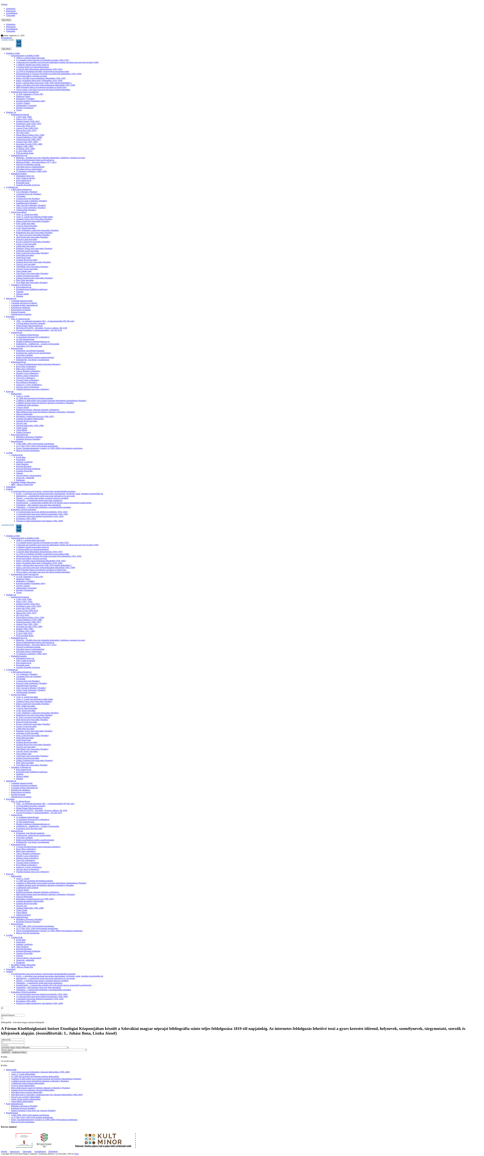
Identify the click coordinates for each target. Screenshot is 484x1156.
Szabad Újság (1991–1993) (27, 142)
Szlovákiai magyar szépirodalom (29, 169)
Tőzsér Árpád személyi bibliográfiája (25, 1099)
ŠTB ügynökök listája (25, 153)
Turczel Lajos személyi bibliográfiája (25, 1097)
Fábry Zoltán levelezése (25, 178)
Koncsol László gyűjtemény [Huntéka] (31, 201)
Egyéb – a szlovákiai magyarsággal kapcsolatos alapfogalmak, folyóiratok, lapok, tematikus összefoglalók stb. (59, 494)
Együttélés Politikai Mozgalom (23, 482)
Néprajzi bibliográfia (24, 414)
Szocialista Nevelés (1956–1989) (29, 144)
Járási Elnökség (22, 464)
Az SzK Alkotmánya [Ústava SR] (29, 94)
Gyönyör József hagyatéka (26, 226)
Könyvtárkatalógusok (19, 435)
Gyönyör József (22, 407)
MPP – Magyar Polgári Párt (22, 484)
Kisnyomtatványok (23, 180)
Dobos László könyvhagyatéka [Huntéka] (32, 221)
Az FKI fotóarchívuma (25, 339)
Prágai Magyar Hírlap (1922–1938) (30, 135)
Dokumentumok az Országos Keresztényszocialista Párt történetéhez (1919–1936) (48, 74)
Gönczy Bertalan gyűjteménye (28, 371)
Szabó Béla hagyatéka (25, 255)
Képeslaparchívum (18, 362)
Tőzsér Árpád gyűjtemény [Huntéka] (31, 208)
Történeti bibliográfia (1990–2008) (30, 425)
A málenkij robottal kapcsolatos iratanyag (32, 65)
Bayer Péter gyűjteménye (26, 366)
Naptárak (19, 292)
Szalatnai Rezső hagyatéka (26, 260)
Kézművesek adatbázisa (20, 307)
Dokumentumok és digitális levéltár (25, 55)
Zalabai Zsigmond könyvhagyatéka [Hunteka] (34, 278)
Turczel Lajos (21, 423)
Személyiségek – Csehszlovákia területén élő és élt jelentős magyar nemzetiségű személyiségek (54, 503)
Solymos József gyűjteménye (27, 387)
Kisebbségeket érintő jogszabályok (25, 92)
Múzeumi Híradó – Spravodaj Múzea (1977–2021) (36, 162)
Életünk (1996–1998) (24, 146)
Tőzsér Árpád (21, 428)
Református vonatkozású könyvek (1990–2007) (35, 416)
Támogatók (10, 15)
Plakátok (19, 296)
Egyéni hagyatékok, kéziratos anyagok (31, 76)
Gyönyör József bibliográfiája (23, 1085)
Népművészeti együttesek (21, 314)
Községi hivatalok (18, 312)
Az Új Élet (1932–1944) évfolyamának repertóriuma (37, 446)
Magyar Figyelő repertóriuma (27, 450)
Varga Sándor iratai (23, 271)
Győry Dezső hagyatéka (25, 228)
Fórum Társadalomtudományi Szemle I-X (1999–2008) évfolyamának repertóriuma (49, 448)
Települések (11, 487)
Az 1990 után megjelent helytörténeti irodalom (34, 398)
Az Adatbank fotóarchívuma (27, 335)
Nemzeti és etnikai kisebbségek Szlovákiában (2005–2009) (39, 521)
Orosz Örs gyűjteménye (25, 378)
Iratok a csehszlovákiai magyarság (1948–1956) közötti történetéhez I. (44, 83)
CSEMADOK (17, 455)
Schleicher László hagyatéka (27, 251)
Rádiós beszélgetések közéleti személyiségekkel (35, 357)
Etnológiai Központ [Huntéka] (28, 439)
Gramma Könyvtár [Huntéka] (28, 198)
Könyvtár (10, 391)
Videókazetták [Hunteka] (26, 210)
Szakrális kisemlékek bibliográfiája (30, 419)
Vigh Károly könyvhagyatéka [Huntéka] (32, 273)
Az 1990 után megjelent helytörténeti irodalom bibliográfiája (35, 1076)
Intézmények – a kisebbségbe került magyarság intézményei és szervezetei (45, 496)
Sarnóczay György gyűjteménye (29, 385)
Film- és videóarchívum (20, 319)
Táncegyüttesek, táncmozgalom (28, 475)
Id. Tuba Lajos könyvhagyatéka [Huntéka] (33, 235)
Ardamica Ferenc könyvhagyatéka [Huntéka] (34, 219)
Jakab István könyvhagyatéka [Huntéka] (32, 237)
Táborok (19, 473)
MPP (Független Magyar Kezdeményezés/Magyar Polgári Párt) (41, 87)
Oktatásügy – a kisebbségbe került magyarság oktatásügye (39, 500)
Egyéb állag (21, 457)
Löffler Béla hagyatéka (25, 246)
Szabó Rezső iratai (23, 257)
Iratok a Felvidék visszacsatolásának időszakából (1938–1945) (41, 78)
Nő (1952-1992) (22, 133)
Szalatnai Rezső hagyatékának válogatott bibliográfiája (32, 1090)
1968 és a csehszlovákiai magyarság (30, 58)
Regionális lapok (22, 183)
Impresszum (11, 11)
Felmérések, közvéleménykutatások (30, 351)
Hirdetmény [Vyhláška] (25, 99)
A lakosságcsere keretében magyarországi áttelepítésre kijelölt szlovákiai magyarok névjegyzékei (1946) (57, 62)
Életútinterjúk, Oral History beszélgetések (32, 360)
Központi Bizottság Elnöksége (28, 469)
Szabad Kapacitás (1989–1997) (28, 139)
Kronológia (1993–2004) (26, 519)
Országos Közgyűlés (24, 471)
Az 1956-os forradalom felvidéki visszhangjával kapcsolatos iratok (42, 71)
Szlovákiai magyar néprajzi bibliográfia (26, 1092)
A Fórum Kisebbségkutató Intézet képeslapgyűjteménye (38, 364)
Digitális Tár (11, 112)
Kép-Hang (10, 317)
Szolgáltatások (12, 13)
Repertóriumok (17, 441)
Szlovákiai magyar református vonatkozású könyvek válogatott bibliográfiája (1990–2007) (47, 1095)
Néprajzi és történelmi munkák (28, 164)
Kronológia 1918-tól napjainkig (23, 509)
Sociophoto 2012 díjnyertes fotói (29, 346)
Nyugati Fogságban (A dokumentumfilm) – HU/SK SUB (39, 330)
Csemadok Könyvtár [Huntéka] (28, 194)
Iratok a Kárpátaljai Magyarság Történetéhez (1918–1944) (39, 80)
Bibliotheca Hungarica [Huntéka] (29, 437)
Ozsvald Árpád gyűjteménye (27, 380)
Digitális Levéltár (13, 53)
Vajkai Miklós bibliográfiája (22, 1101)
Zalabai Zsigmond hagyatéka (27, 276)
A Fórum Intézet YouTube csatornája (30, 323)
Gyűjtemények (12, 187)
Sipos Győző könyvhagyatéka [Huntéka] (32, 253)
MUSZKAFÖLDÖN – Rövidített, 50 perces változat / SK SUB (41, 328)
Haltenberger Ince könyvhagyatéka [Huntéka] (34, 233)
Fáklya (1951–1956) (24, 119)
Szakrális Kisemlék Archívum (28, 185)
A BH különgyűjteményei (21, 189)
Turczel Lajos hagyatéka (26, 264)
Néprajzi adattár (22, 294)
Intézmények (11, 298)
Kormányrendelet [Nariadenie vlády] (30, 101)
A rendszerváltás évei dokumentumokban (32, 67)
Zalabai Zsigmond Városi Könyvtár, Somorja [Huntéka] (33, 1110)
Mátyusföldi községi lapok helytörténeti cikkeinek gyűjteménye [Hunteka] (45, 412)
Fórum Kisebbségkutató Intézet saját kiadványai (35, 160)
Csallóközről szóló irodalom (27, 405)
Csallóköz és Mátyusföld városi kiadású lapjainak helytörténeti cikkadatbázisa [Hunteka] (51, 400)
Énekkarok (20, 480)
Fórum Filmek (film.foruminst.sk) (29, 326)
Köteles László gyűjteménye (27, 376)
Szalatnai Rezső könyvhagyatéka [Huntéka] (33, 262)
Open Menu (6, 20)
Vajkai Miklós (21, 430)
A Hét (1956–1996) (24, 117)
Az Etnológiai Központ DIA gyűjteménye (32, 337)
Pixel (76, 1154)
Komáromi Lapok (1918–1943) (28, 124)
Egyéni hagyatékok (18, 212)
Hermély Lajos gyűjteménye (27, 373)
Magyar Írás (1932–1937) (26, 130)
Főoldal (4, 1151)
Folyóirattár (20, 196)
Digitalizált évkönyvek (25, 176)
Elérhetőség (10, 9)
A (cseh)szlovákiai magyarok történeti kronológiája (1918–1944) (41, 512)
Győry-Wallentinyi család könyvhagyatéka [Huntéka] (37, 230)
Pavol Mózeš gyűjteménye (26, 382)
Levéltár (9, 453)
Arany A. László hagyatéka (27, 214)
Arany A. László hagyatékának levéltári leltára (34, 217)
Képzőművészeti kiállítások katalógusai (31, 289)
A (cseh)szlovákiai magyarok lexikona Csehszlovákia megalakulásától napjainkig (43, 491)
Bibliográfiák (16, 394)
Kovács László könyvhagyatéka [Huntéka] (33, 242)
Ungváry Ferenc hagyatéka (27, 269)
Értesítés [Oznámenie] (25, 108)
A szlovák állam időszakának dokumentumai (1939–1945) (39, 69)
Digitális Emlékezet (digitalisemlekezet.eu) (33, 341)
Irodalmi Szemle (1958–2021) (28, 121)
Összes (19, 110)
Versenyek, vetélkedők (25, 478)
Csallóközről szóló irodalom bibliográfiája (27, 1083)
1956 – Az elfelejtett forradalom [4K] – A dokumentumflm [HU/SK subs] (45, 321)
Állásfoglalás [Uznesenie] (26, 105)
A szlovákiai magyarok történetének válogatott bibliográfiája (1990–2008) (40, 1072)
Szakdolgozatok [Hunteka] (26, 203)
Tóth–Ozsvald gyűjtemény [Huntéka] (31, 205)
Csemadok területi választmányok (24, 305)
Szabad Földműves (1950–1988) (29, 137)
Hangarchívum (17, 348)
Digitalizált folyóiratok (20, 114)
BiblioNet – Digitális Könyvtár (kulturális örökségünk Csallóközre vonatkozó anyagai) (50, 158)
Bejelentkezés (6, 38)
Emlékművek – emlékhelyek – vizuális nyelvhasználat (37, 344)
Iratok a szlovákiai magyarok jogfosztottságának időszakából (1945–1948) (45, 85)
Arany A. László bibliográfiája (23, 1074)
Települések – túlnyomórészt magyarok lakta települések (38, 505)
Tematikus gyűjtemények (21, 285)
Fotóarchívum (16, 332)
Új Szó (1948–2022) (24, 151)
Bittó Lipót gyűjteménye (26, 369)
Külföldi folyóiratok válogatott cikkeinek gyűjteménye (37, 410)
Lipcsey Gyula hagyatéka (26, 244)
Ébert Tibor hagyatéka (25, 280)
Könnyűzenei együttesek (21, 310)
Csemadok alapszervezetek (22, 301)
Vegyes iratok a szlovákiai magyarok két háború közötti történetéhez (43, 90)
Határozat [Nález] (23, 96)
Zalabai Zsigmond (23, 432)
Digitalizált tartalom (19, 174)
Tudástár (9, 489)
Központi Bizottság (24, 466)
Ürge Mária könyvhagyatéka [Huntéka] (32, 282)
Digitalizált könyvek (19, 155)
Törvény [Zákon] (23, 103)
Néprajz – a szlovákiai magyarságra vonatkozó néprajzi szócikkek (42, 498)
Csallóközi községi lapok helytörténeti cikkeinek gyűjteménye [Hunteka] (45, 403)
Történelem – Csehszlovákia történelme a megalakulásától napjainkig (43, 507)
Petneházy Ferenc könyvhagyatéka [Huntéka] (34, 248)
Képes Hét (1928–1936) (25, 126)
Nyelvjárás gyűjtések (24, 355)
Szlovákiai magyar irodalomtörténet (30, 167)
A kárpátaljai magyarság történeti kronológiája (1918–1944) (40, 516)
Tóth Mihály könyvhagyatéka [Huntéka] (32, 267)
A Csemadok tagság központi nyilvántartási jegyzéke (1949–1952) (42, 60)
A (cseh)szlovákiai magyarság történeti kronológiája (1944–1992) (42, 514)
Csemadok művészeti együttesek (24, 303)
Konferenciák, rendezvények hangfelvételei (33, 353)
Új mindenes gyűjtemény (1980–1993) (31, 171)
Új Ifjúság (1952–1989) (25, 149)
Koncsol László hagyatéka (26, 239)
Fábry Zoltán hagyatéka (25, 223)
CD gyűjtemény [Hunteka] (26, 192)
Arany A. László (22, 396)
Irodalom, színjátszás (24, 462)
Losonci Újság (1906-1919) (27, 128)
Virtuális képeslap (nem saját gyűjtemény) (32, 389)
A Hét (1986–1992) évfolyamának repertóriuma (35, 444)
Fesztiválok (20, 460)
